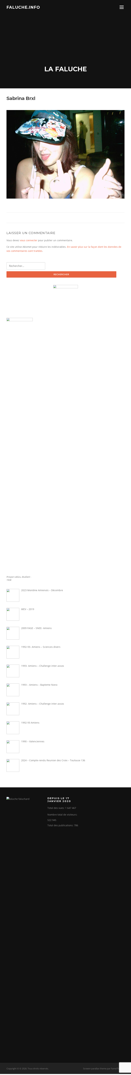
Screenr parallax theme (94, 1068)
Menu (122, 7)
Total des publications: (60, 825)
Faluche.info (23, 7)
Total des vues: (56, 808)
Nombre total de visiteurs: (62, 814)
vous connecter (28, 240)
